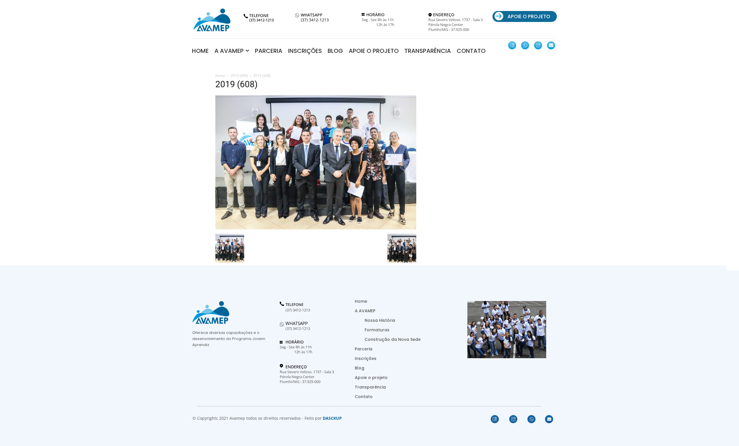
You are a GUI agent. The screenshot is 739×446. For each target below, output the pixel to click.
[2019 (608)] (315, 227)
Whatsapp (296, 323)
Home (220, 75)
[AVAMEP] (211, 19)
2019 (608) (239, 75)
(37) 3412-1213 (315, 20)
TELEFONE (294, 304)
